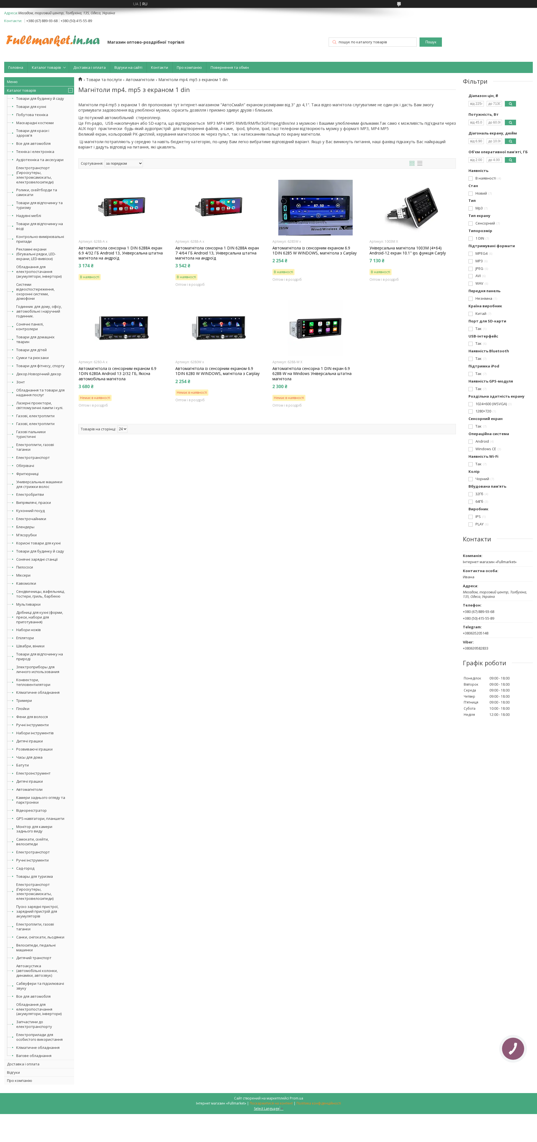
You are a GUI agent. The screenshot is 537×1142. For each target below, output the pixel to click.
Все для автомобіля (33, 143)
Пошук (430, 42)
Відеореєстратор (31, 810)
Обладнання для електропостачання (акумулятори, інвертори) (39, 271)
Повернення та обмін (230, 67)
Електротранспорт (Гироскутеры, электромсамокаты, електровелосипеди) (34, 175)
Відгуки (13, 1072)
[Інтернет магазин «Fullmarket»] (53, 38)
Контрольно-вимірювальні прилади (40, 239)
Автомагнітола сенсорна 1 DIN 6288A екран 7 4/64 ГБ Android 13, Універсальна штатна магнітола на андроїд (217, 253)
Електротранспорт (33, 457)
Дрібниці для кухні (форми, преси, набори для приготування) (39, 617)
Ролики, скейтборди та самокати (36, 192)
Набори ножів (28, 629)
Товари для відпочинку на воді (39, 226)
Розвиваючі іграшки (34, 749)
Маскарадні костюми (35, 122)
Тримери (24, 700)
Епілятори (25, 637)
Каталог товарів (46, 67)
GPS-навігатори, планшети (40, 818)
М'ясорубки (26, 534)
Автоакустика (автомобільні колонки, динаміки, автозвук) (37, 970)
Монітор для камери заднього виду (34, 829)
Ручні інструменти (32, 724)
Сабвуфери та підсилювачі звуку (40, 986)
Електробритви (30, 494)
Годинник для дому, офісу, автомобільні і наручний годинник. (39, 311)
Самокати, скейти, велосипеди (32, 841)
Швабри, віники (30, 645)
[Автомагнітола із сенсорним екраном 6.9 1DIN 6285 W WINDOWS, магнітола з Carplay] (315, 208)
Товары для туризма (34, 876)
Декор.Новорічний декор (38, 373)
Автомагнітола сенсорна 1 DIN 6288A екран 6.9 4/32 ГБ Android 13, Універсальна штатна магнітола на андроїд (121, 253)
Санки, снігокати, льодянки (40, 937)
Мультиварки (28, 604)
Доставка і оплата (89, 67)
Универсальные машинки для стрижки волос (39, 484)
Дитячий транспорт (33, 957)
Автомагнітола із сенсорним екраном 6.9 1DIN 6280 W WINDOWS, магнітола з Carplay (217, 371)
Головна (15, 67)
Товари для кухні (31, 106)
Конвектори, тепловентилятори (33, 682)
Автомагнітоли (29, 789)
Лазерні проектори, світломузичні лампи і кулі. (39, 405)
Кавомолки (26, 583)
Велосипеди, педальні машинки (36, 947)
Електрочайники (31, 518)
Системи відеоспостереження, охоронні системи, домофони (35, 291)
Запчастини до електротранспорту (34, 1024)
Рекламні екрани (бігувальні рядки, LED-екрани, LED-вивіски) (36, 254)
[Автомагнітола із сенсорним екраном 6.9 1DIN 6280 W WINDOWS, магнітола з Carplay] (218, 328)
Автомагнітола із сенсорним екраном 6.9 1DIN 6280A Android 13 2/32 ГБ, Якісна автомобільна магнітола (117, 373)
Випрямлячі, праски (33, 502)
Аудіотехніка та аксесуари (39, 159)
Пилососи (24, 567)
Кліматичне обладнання (38, 692)
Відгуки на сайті (128, 67)
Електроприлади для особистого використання (39, 1037)
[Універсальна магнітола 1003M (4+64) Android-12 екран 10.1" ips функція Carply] (412, 208)
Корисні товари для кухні (38, 543)
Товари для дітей (31, 349)
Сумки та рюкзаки (32, 357)
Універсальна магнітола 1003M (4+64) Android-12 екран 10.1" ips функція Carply (407, 251)
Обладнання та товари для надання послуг (40, 392)
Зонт (20, 381)
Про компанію (189, 67)
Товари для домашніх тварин (35, 339)
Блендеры (25, 526)
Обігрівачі (25, 465)
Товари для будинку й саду (40, 98)
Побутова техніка (32, 114)
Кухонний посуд (30, 510)
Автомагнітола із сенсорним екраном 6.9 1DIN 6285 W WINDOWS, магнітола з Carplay (314, 251)
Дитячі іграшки (29, 741)
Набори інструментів (35, 732)
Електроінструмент (33, 773)
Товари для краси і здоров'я (32, 133)
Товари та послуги (104, 79)
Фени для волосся (32, 716)
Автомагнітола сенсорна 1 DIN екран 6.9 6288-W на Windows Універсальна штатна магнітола (312, 373)
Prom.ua (296, 1098)
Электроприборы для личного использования (37, 669)
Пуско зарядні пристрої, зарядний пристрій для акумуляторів (37, 911)
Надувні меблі (28, 215)
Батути (22, 765)
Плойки (22, 708)
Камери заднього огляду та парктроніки (40, 800)
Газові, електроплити (35, 415)
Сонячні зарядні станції (37, 559)
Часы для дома (29, 757)
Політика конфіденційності (318, 1103)
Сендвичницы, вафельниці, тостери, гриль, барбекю (40, 594)
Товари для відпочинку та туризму (39, 205)
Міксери (23, 575)
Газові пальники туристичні (31, 434)
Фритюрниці (27, 473)
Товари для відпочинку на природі (39, 656)
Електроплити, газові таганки (35, 447)
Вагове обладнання (33, 1055)
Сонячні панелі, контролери (30, 326)
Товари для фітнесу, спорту (40, 365)
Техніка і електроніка (35, 151)
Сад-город (25, 868)
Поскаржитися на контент (271, 1103)
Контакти (159, 67)
